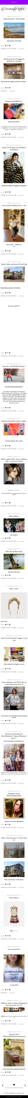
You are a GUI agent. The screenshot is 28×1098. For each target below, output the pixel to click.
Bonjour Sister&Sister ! (14, 101)
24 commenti (21, 541)
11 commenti (21, 1024)
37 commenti (21, 1075)
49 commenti (21, 887)
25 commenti (21, 137)
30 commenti (21, 448)
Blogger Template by (14, 1096)
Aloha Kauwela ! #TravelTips (14, 19)
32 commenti (21, 48)
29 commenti (21, 672)
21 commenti (21, 296)
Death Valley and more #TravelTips (14, 264)
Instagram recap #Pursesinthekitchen (14, 795)
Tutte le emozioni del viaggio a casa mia (14, 639)
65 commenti (21, 254)
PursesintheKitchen (11, 1093)
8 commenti (21, 356)
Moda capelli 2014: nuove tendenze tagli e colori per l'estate (14, 460)
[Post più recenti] (3, 1084)
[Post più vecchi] (25, 1084)
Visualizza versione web (14, 1087)
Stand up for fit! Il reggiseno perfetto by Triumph (14, 60)
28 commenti (21, 783)
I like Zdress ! (14, 898)
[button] (14, 2)
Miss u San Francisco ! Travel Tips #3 (14, 839)
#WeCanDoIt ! (14, 516)
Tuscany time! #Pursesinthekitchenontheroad (14, 1035)
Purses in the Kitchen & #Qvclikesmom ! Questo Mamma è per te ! (14, 736)
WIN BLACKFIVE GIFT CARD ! (14, 421)
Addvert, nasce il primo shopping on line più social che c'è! (14, 1004)
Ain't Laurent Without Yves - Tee (14, 205)
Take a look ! (14, 589)
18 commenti (12, 91)
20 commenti (21, 827)
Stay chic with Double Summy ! (14, 366)
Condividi (4, 51)
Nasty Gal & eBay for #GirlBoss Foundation (14, 149)
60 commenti (21, 723)
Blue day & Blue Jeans (14, 551)
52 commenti (21, 506)
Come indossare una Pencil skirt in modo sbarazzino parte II (14, 683)
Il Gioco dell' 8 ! (14, 306)
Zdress (15, 931)
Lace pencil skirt (14, 949)
